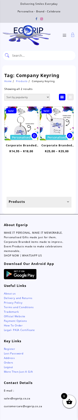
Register (9, 349)
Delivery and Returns (18, 298)
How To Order (13, 325)
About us (10, 293)
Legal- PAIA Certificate (19, 330)
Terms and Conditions (19, 307)
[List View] (70, 97)
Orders (8, 362)
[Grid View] (62, 97)
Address (9, 358)
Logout (8, 367)
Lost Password (13, 353)
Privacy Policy (13, 302)
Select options (34, 135)
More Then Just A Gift (18, 372)
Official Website (15, 316)
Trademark (11, 312)
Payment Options (15, 321)
